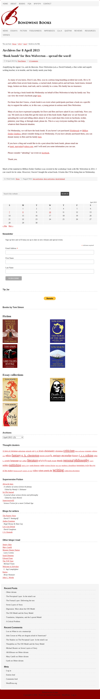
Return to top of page (50, 692)
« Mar (5, 226)
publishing (15, 465)
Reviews (78, 31)
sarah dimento (35, 465)
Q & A (59, 31)
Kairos (5, 572)
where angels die (45, 470)
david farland (60, 179)
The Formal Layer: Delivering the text (20, 601)
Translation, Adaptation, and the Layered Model (24, 617)
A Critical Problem (13, 621)
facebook (45, 153)
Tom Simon (22, 61)
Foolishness (35, 31)
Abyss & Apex (8, 484)
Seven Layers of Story (14, 605)
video (35, 470)
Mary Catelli (7, 547)
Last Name (9, 268)
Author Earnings (9, 521)
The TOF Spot (8, 561)
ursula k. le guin (27, 471)
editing (94, 451)
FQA (29, 4)
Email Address (11, 248)
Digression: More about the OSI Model (20, 609)
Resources (90, 31)
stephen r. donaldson (69, 465)
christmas (59, 451)
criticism (69, 450)
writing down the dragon (72, 471)
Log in (8, 671)
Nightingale (74, 130)
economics (88, 451)
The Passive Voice (9, 516)
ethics (8, 455)
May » (11, 226)
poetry (91, 461)
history (75, 455)
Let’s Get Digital (9, 527)
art (33, 451)
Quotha (68, 31)
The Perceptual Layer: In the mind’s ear (21, 596)
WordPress (66, 695)
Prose (41, 695)
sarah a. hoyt (25, 465)
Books (22, 4)
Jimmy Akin (7, 545)
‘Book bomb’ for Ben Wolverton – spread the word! (37, 56)
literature (32, 460)
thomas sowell (17, 471)
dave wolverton (49, 179)
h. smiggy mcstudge (61, 455)
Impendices (49, 31)
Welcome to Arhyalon (11, 567)
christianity (49, 451)
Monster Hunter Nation (11, 550)
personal (68, 460)
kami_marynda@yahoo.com (21, 146)
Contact (47, 4)
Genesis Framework (53, 695)
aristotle (29, 451)
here (39, 96)
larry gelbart (23, 461)
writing (58, 470)
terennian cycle (83, 465)
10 (50, 212)
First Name (9, 258)
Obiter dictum (11, 592)
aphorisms (21, 451)
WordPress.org (11, 683)
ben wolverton (38, 179)
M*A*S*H (37, 4)
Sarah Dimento (8, 556)
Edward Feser (8, 558)
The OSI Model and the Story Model (19, 613)
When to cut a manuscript (21, 631)
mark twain (51, 461)
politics (5, 465)
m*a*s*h (42, 460)
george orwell (45, 456)
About (13, 4)
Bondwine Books (30, 17)
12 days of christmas (10, 451)
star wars (58, 465)
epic (4, 456)
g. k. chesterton (30, 455)
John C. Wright (8, 578)
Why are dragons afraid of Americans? (32, 636)
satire (42, 465)
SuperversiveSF (8, 500)
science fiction (50, 465)
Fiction (23, 31)
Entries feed (10, 675)
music (60, 460)
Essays (14, 31)
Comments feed (12, 679)
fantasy (16, 455)
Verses (6, 35)
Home (5, 4)
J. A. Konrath (7, 532)
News (5, 31)
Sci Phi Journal (8, 492)
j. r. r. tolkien (86, 455)
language (14, 460)
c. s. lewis (39, 451)
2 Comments (33, 61)
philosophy (81, 460)
